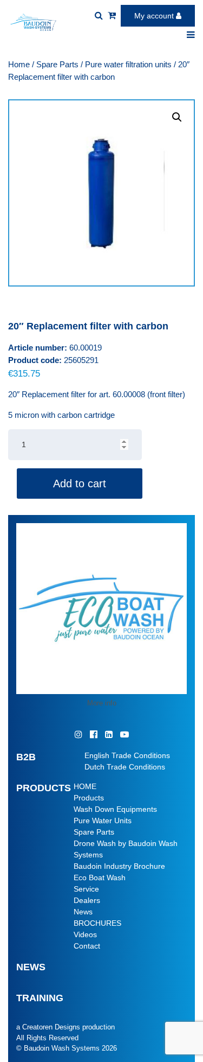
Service (86, 889)
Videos (85, 934)
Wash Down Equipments (115, 809)
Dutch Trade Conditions (124, 766)
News (83, 911)
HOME (85, 786)
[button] (177, 117)
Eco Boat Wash (100, 877)
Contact (87, 946)
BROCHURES (97, 923)
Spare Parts (57, 64)
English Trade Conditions (127, 755)
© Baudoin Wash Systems (58, 1048)
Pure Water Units (103, 820)
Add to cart (79, 483)
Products (89, 797)
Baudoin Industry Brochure (119, 866)
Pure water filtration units (128, 64)
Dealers (87, 900)
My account (155, 15)
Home (19, 64)
